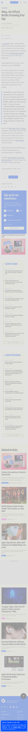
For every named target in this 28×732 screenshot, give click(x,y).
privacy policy (17, 727)
